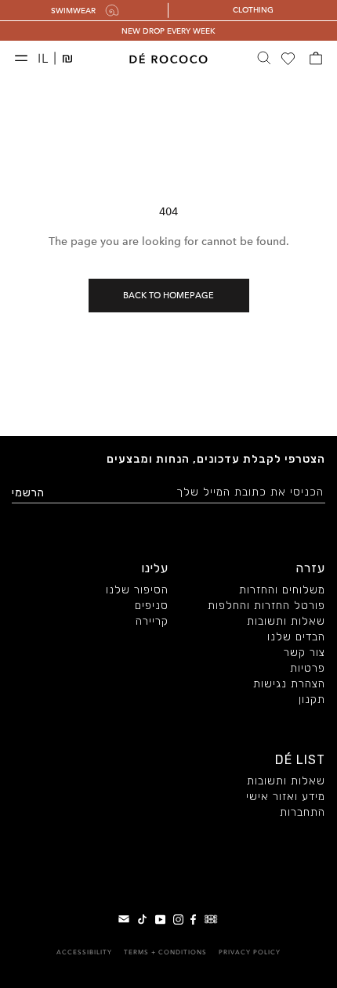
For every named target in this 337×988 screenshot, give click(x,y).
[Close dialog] (322, 400)
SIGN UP (250, 555)
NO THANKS (250, 581)
